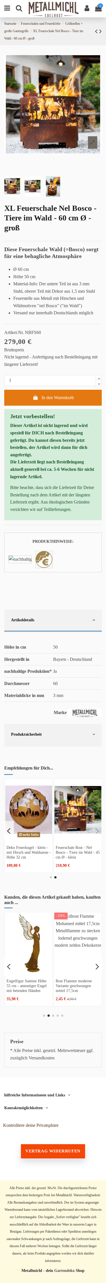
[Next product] (100, 31)
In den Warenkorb (58, 397)
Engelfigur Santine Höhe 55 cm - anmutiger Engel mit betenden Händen (27, 986)
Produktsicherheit (26, 734)
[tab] (53, 621)
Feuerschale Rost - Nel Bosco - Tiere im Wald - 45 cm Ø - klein (78, 852)
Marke (60, 712)
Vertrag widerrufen (53, 1151)
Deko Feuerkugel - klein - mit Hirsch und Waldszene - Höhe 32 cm (29, 852)
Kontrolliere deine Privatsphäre (31, 1125)
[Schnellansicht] (28, 838)
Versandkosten (42, 1057)
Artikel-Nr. (14, 332)
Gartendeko (64, 1270)
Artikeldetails (22, 620)
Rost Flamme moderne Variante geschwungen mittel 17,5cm (74, 986)
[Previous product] (97, 31)
